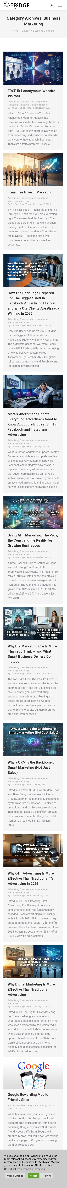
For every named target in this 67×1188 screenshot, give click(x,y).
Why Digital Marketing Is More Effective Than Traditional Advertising (31, 989)
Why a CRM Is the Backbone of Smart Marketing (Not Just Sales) (32, 767)
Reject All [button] (46, 1176)
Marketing (24, 104)
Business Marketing (30, 101)
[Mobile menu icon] (60, 5)
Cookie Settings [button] (15, 1176)
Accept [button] (33, 1176)
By (19, 108)
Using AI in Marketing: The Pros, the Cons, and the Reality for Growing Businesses (33, 540)
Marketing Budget (38, 104)
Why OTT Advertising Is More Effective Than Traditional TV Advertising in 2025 (31, 878)
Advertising (13, 101)
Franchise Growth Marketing (30, 192)
